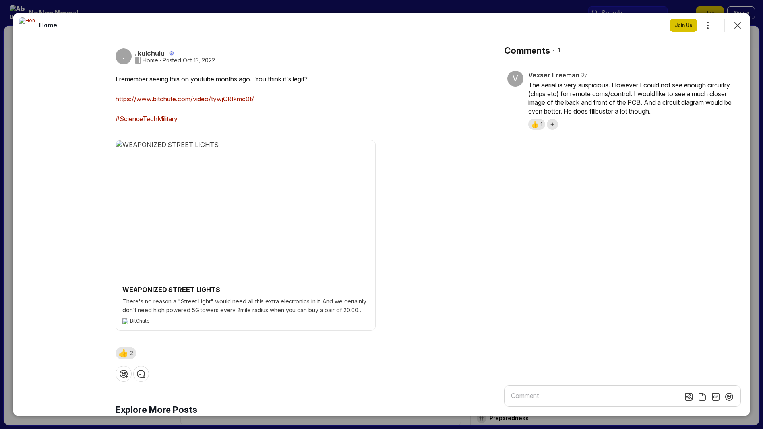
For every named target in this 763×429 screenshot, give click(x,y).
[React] (123, 373)
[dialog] (381, 214)
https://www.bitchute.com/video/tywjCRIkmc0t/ (185, 99)
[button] (126, 353)
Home (150, 60)
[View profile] (27, 25)
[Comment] (141, 374)
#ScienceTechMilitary (147, 119)
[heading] (48, 25)
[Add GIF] (715, 396)
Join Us (683, 25)
